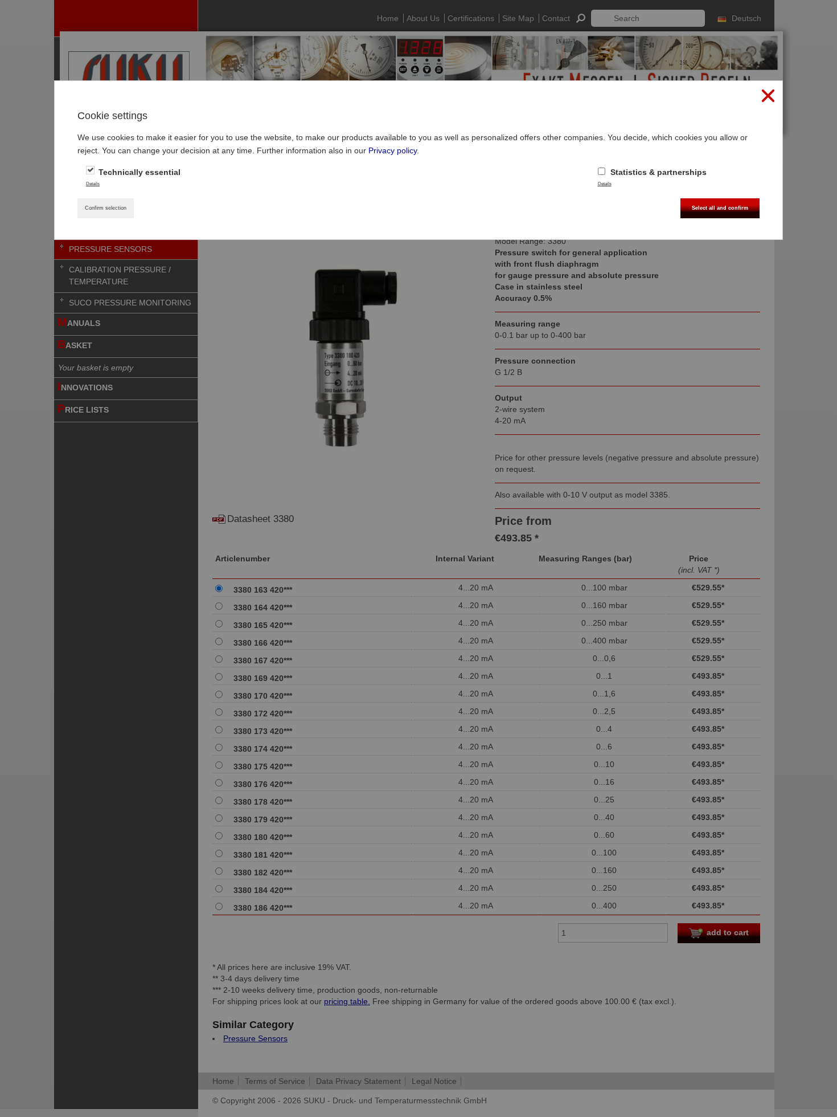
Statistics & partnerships (657, 172)
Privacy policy (392, 150)
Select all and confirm (720, 208)
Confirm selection (105, 208)
